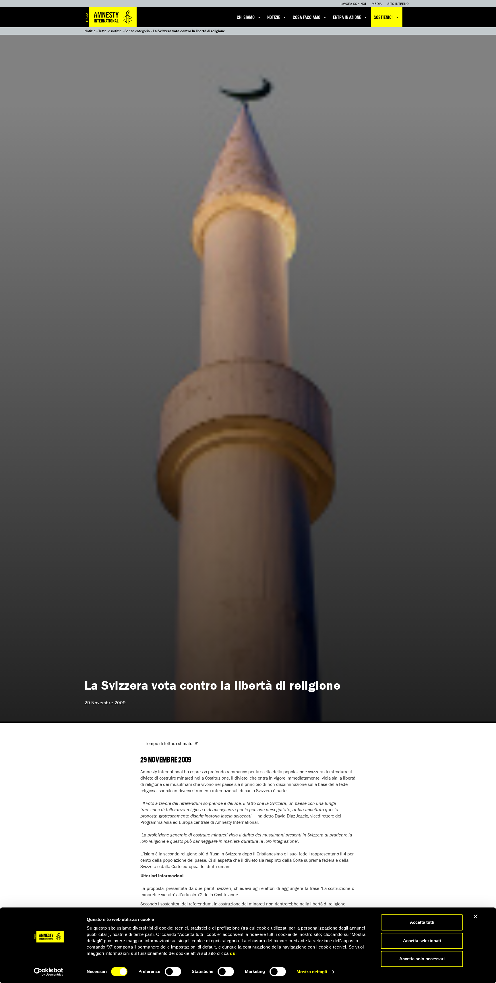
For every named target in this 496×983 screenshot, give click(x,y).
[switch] (173, 971)
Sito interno (398, 3)
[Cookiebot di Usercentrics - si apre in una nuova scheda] (49, 971)
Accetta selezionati (422, 940)
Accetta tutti (422, 922)
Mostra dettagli (312, 971)
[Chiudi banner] (476, 916)
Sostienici (383, 18)
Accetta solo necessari (422, 958)
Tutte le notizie (110, 30)
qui (233, 953)
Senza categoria (137, 30)
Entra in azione (347, 18)
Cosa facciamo (306, 18)
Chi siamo (246, 18)
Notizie (273, 18)
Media (377, 3)
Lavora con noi (353, 3)
